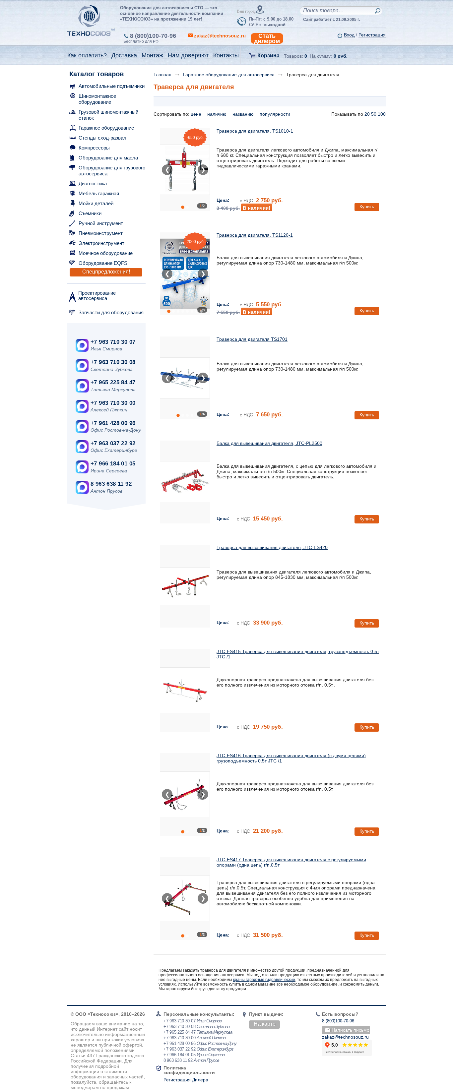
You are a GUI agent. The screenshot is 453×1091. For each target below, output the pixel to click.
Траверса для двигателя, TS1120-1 (255, 235)
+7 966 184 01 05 (113, 463)
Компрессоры (94, 148)
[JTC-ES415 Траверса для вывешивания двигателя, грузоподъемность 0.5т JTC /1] (185, 690)
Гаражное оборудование (106, 128)
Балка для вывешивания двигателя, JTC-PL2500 (269, 443)
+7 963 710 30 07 (113, 342)
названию (243, 114)
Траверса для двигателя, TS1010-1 (255, 131)
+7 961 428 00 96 (113, 423)
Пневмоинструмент (101, 233)
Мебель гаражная (99, 193)
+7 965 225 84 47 (113, 382)
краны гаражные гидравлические (264, 979)
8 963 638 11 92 (111, 484)
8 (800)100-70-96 (153, 35)
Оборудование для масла (108, 157)
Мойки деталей (96, 203)
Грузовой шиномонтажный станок (108, 115)
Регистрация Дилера (185, 1079)
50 (373, 114)
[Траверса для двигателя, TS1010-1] (185, 169)
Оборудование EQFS (103, 263)
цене (197, 114)
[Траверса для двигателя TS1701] (185, 377)
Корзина (268, 55)
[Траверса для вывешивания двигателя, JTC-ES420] (185, 586)
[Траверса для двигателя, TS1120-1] (185, 273)
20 (367, 114)
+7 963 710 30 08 (113, 362)
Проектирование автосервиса (97, 295)
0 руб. (341, 56)
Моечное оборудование (106, 253)
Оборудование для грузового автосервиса (112, 170)
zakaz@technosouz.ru (345, 1037)
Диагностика (93, 183)
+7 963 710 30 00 (113, 403)
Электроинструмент (101, 243)
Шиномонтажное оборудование (97, 99)
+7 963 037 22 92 (113, 443)
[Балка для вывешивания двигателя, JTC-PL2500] (185, 482)
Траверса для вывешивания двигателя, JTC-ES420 (272, 547)
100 (382, 114)
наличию (217, 114)
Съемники (90, 213)
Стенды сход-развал (102, 138)
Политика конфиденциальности (189, 1070)
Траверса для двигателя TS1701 (252, 339)
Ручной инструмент (101, 223)
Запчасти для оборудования (111, 312)
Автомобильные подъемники (112, 86)
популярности (275, 114)
